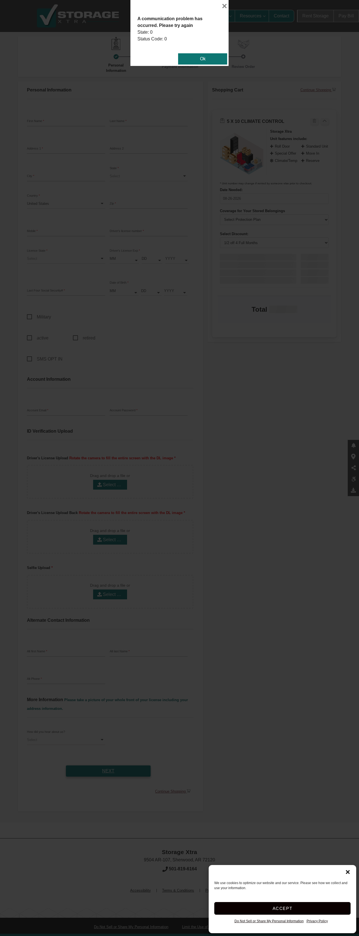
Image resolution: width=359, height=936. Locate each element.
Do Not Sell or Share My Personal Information (269, 921)
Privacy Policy (317, 921)
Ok (203, 58)
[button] (348, 872)
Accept (283, 908)
